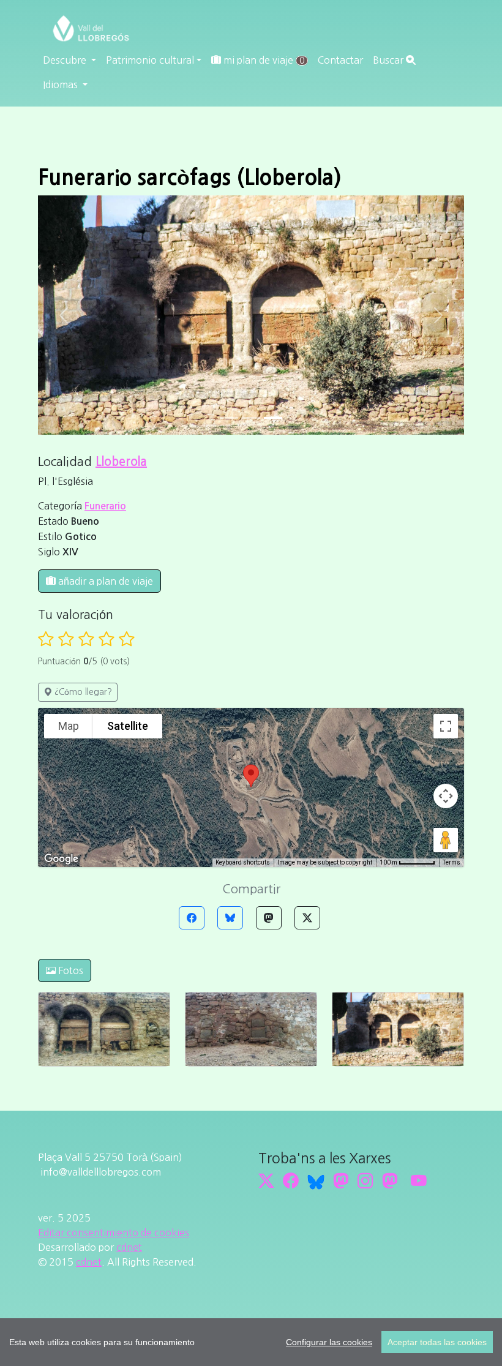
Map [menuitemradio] (68, 725)
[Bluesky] (230, 917)
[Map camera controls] (445, 796)
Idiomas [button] (61, 84)
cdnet (129, 1247)
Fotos (69, 970)
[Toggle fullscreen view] (445, 726)
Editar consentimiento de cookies (113, 1232)
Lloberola (121, 462)
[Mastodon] (269, 917)
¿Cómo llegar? (82, 692)
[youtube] (419, 1181)
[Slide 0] (229, 418)
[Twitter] (307, 917)
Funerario (105, 506)
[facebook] (291, 1181)
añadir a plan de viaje (104, 581)
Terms (451, 862)
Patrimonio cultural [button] (150, 60)
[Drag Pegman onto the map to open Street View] (445, 840)
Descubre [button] (66, 60)
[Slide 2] (273, 418)
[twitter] (266, 1181)
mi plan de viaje (262, 60)
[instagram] (365, 1181)
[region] (251, 1342)
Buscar (389, 60)
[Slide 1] (251, 418)
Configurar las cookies (329, 1342)
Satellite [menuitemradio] (127, 725)
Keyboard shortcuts (242, 862)
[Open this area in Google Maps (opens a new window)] (61, 859)
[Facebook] (191, 917)
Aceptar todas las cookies (437, 1342)
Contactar (340, 60)
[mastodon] (390, 1181)
